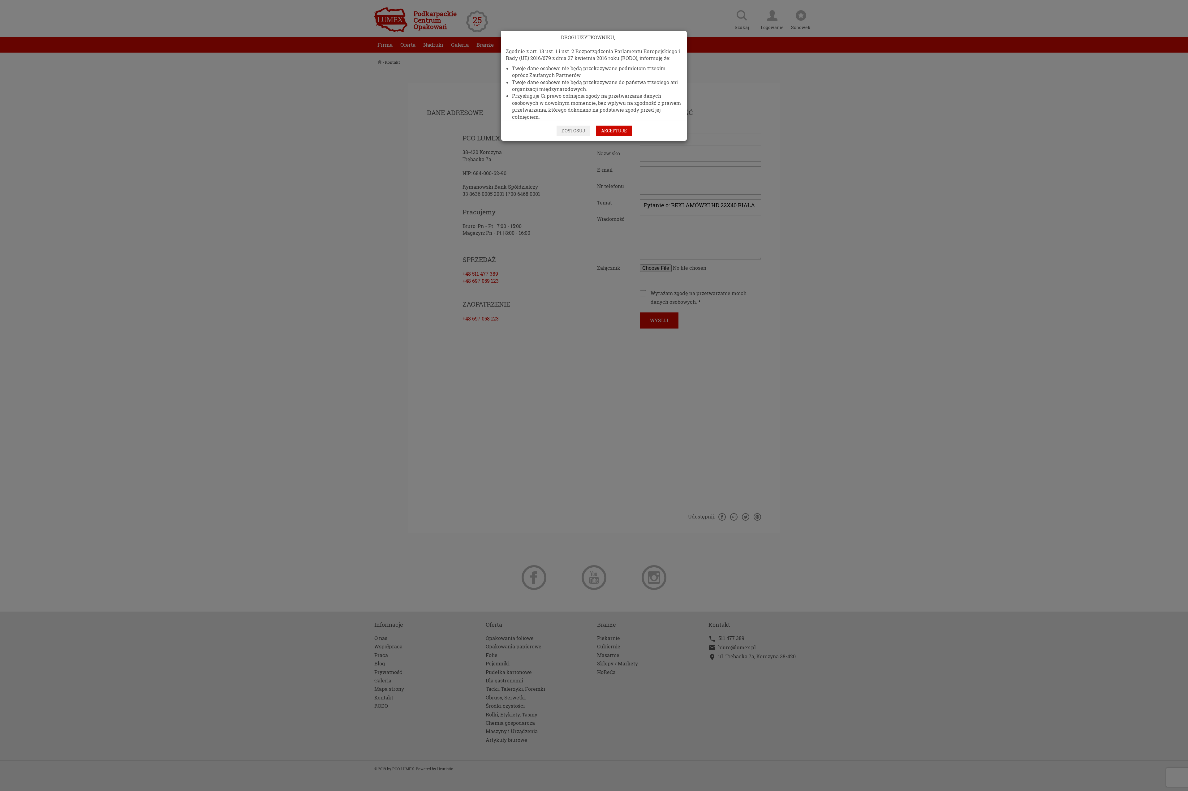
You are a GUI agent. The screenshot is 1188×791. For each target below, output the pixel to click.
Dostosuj (573, 131)
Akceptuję (614, 131)
